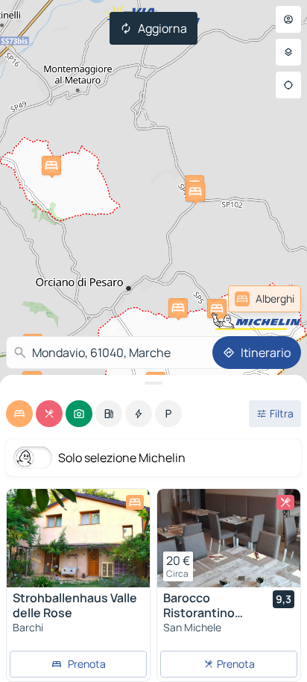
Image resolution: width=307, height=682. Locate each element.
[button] (217, 308)
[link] (264, 298)
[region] (78, 538)
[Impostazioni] (288, 52)
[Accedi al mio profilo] (288, 19)
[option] (19, 413)
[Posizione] (288, 85)
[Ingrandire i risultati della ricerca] (153, 383)
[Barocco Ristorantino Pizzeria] (228, 538)
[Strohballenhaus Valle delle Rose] (78, 538)
